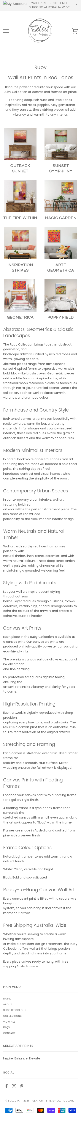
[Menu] (6, 31)
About (7, 1004)
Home (7, 999)
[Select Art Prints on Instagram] (14, 1087)
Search (37, 1101)
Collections (12, 1016)
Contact (9, 1033)
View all (9, 1022)
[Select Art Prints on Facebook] (6, 1087)
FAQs (6, 1027)
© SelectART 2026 (17, 1101)
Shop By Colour (14, 1010)
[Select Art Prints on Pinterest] (21, 1087)
